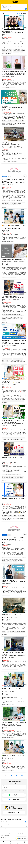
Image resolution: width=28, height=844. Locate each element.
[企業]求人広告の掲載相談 (5, 835)
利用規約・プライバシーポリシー (19, 833)
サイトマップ (11, 833)
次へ (22, 775)
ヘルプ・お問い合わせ (4, 833)
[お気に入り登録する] (25, 27)
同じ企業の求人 (4, 207)
